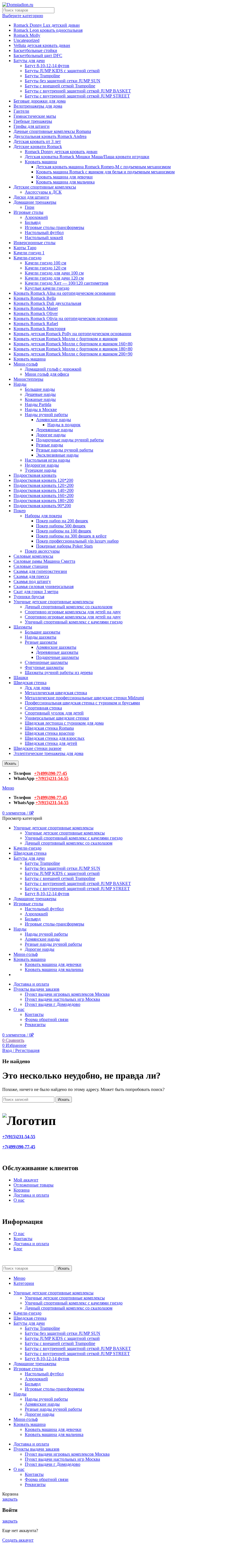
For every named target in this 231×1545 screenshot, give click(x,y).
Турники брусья (29, 596)
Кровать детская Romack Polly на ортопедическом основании (72, 333)
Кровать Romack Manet (36, 308)
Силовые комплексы (33, 556)
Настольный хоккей (44, 237)
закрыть (9, 1499)
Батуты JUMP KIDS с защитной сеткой (62, 70)
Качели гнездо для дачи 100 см (54, 273)
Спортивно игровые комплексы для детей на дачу (73, 611)
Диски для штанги (31, 197)
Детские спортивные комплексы (45, 187)
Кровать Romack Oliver (36, 313)
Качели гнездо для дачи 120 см (54, 278)
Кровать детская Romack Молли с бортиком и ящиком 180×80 (73, 348)
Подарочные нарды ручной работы (70, 439)
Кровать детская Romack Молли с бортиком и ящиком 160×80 (73, 343)
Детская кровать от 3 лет (37, 141)
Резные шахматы (41, 642)
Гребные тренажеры (33, 121)
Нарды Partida (38, 404)
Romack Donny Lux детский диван (47, 25)
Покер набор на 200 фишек (62, 520)
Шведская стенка (30, 682)
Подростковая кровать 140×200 (44, 490)
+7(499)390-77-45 (50, 773)
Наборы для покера (43, 515)
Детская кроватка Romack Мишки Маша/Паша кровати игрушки (87, 156)
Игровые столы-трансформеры (54, 227)
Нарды (20, 384)
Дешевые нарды (40, 394)
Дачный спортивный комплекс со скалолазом (68, 606)
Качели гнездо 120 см (45, 268)
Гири (29, 207)
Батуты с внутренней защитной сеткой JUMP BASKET (78, 91)
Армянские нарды (53, 419)
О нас (19, 1200)
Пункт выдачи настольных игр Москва (62, 999)
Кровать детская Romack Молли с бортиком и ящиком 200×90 (73, 353)
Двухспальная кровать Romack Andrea (50, 136)
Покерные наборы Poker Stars (64, 546)
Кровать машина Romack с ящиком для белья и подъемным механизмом (105, 171)
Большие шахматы (42, 632)
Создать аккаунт (18, 1540)
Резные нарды (49, 445)
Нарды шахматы (40, 637)
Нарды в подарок (64, 424)
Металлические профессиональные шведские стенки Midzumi (84, 697)
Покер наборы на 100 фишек (63, 530)
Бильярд (33, 222)
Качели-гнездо (27, 257)
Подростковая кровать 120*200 (43, 480)
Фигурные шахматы (44, 667)
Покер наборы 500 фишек (61, 525)
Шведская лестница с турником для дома (64, 723)
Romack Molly (27, 35)
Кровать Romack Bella (35, 298)
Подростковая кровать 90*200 (42, 505)
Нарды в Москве (41, 409)
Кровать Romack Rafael (36, 323)
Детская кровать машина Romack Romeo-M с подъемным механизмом (103, 166)
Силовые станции (31, 566)
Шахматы (23, 627)
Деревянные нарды (54, 429)
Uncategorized (26, 40)
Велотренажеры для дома (38, 106)
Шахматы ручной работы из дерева (59, 672)
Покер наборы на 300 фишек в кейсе (71, 536)
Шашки (21, 677)
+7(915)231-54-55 (51, 778)
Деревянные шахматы (57, 652)
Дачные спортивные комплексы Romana (52, 131)
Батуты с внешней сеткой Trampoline (60, 85)
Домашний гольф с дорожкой (53, 369)
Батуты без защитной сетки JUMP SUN (62, 80)
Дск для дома (37, 687)
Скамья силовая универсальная (44, 586)
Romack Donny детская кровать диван (61, 151)
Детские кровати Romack (38, 146)
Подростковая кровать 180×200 (44, 500)
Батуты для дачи (29, 60)
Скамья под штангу (32, 581)
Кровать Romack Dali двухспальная (47, 303)
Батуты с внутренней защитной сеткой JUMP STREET (77, 96)
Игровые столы (28, 212)
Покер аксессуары (42, 551)
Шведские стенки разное (37, 748)
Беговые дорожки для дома (40, 101)
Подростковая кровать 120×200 (44, 485)
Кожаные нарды (40, 399)
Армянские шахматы (56, 647)
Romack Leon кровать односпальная (48, 30)
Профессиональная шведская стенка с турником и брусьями (82, 702)
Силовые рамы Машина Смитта (44, 561)
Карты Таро (25, 247)
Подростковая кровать (35, 475)
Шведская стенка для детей (51, 743)
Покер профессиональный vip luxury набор (77, 541)
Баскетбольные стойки (35, 50)
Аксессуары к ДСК (43, 192)
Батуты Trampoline (42, 75)
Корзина (22, 1190)
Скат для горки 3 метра (36, 591)
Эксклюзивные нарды (57, 455)
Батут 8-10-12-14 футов (47, 65)
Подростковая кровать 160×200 (44, 495)
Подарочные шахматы (57, 657)
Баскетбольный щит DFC (38, 55)
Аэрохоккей (36, 217)
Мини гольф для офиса (47, 374)
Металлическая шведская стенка (56, 692)
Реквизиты (35, 1024)
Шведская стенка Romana (49, 728)
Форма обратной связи (46, 1019)
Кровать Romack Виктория (39, 328)
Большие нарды (40, 389)
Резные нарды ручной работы (64, 450)
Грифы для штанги (32, 126)
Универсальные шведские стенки (57, 718)
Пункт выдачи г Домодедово (52, 1004)
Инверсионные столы (34, 242)
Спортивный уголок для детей (54, 713)
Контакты (34, 1014)
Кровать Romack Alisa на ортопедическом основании (64, 293)
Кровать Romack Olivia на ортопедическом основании (65, 318)
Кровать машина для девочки (64, 176)
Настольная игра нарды (47, 460)
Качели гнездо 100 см (45, 262)
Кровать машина (41, 161)
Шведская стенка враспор (49, 733)
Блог (18, 1248)
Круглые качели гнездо (47, 288)
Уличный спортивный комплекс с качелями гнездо (74, 622)
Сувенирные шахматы (46, 662)
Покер (20, 510)
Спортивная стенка (43, 707)
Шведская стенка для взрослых (55, 738)
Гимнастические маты (35, 116)
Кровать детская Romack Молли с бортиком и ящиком (65, 338)
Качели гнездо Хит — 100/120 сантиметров (66, 283)
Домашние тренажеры (35, 202)
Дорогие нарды (51, 434)
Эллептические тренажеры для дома (48, 753)
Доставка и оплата (31, 1195)
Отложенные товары (34, 1185)
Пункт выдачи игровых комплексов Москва (67, 994)
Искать (10, 763)
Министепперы (28, 379)
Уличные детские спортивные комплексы (54, 601)
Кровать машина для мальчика (65, 182)
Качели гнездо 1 (29, 252)
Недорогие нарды (42, 465)
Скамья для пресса (31, 576)
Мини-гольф (26, 364)
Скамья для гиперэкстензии (40, 571)
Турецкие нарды (40, 470)
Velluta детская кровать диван (42, 45)
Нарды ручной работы (46, 414)
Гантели (21, 111)
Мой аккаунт (26, 1180)
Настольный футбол (44, 232)
